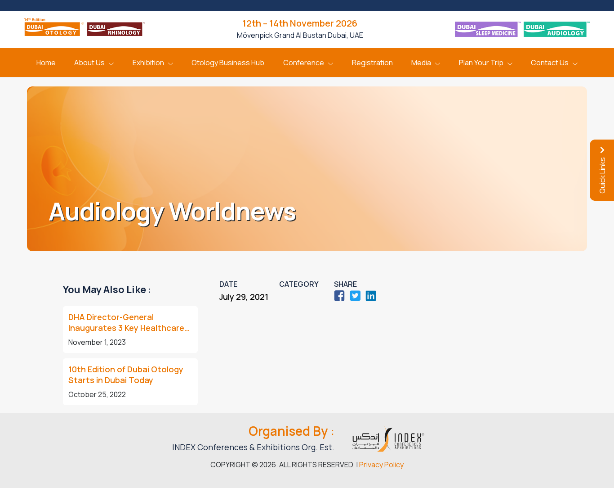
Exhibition (148, 63)
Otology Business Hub (227, 63)
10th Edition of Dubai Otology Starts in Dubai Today (125, 374)
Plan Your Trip (481, 63)
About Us (89, 63)
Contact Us (550, 63)
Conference (303, 63)
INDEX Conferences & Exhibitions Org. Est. (253, 447)
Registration (372, 63)
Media (421, 63)
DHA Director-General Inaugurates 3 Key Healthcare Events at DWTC (126, 322)
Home (46, 63)
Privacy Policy (381, 465)
